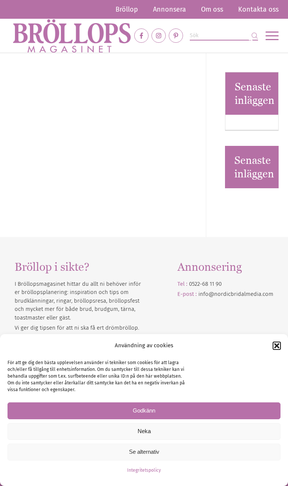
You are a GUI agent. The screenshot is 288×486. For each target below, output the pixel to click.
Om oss (212, 9)
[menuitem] (127, 9)
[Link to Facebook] (141, 35)
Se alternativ (144, 451)
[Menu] (268, 35)
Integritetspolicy (144, 470)
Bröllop (127, 9)
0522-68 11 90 (205, 283)
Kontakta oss (258, 9)
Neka (144, 431)
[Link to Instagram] (159, 35)
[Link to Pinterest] (176, 35)
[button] (276, 346)
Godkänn (144, 410)
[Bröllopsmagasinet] (71, 35)
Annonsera (169, 9)
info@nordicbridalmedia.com (235, 294)
